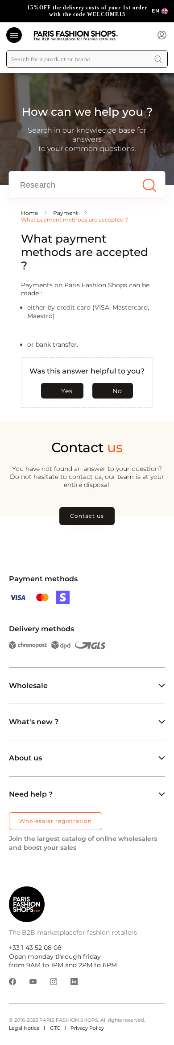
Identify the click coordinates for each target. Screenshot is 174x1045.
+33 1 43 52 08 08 (35, 948)
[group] (87, 11)
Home (29, 213)
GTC (55, 1028)
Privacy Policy (87, 1028)
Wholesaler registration (55, 821)
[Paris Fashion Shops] (75, 36)
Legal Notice (24, 1028)
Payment (65, 213)
